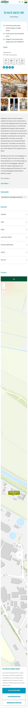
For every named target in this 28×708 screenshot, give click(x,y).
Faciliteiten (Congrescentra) (7, 245)
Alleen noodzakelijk (14, 696)
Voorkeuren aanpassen (14, 703)
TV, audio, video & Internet (6, 237)
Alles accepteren (14, 690)
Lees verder (4, 183)
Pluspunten (3, 214)
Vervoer (2, 229)
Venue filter (3, 260)
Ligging (2, 222)
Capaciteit (3, 252)
